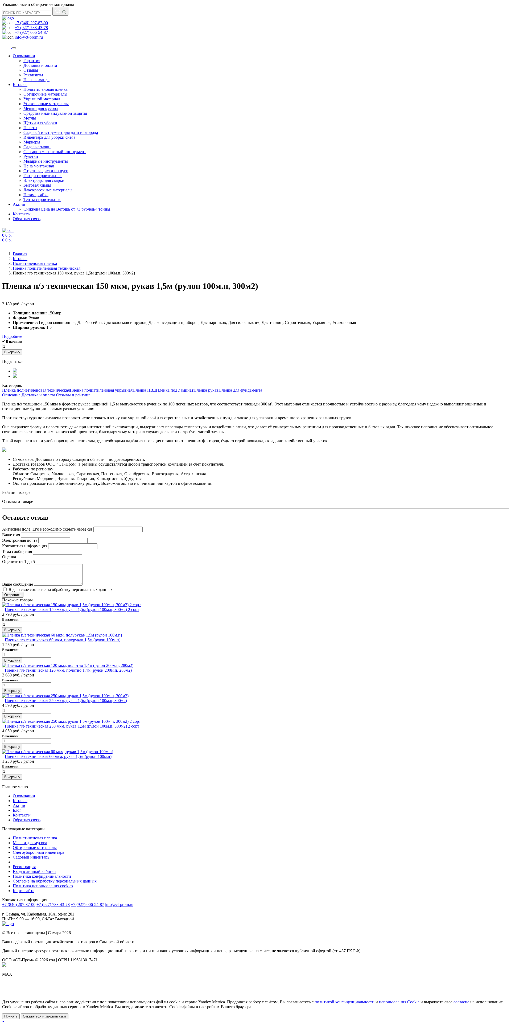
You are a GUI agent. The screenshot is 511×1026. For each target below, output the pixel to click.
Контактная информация (24, 546)
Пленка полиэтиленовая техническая (36, 390)
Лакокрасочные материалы (47, 190)
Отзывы (30, 70)
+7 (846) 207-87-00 (31, 22)
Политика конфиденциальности (42, 876)
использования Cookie (399, 1002)
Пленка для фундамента (240, 390)
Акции (19, 204)
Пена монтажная (38, 166)
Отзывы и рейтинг (73, 395)
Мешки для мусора (40, 108)
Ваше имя (11, 534)
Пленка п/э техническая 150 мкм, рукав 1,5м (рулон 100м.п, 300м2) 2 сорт (72, 609)
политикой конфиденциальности (344, 1002)
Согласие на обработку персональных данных (55, 881)
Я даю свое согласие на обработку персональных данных (60, 589)
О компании (24, 56)
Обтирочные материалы (45, 94)
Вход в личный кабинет (34, 871)
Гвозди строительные (42, 175)
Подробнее (12, 336)
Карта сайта (23, 890)
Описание (11, 395)
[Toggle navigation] (14, 48)
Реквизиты (33, 75)
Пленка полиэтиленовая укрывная (101, 390)
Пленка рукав (206, 390)
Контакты (22, 214)
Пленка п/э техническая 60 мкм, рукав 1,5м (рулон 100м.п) (58, 756)
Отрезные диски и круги (45, 171)
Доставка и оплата (40, 65)
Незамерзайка (35, 194)
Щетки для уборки (40, 123)
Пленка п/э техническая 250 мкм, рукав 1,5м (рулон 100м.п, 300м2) (66, 700)
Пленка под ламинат (174, 390)
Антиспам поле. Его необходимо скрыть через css (47, 529)
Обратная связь (26, 218)
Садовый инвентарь (31, 857)
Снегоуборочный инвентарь (38, 852)
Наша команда (36, 79)
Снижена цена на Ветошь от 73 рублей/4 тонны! (67, 209)
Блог (17, 810)
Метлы (29, 118)
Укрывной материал (41, 99)
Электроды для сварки (43, 180)
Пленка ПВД (144, 390)
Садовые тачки (37, 147)
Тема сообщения (17, 551)
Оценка (9, 557)
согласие (461, 1002)
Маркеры (31, 142)
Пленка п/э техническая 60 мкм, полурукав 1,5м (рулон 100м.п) (62, 640)
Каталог (20, 84)
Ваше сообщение (17, 584)
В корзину (12, 352)
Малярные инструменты (45, 161)
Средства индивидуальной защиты (55, 113)
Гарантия (31, 60)
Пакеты (30, 127)
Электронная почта (19, 540)
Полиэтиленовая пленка (45, 89)
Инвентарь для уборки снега (49, 137)
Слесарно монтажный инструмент (54, 151)
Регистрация (24, 866)
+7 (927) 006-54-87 (31, 32)
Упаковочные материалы (46, 103)
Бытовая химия (37, 185)
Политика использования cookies (43, 886)
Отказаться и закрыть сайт (44, 1016)
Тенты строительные (42, 199)
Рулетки (30, 156)
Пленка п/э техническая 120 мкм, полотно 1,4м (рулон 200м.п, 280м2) (68, 670)
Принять (11, 1016)
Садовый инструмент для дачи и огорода (60, 132)
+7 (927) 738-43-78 (31, 27)
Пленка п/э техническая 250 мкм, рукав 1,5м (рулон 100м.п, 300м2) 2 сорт (72, 726)
